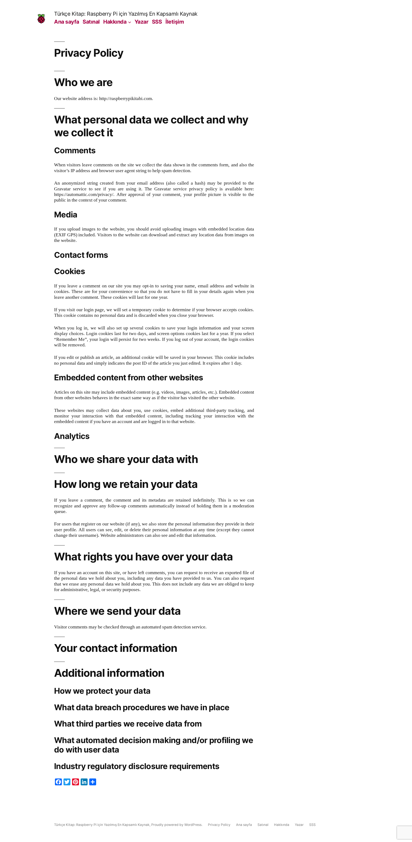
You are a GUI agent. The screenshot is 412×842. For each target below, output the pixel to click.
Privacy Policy (219, 825)
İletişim (174, 21)
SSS (157, 21)
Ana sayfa (66, 21)
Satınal (91, 21)
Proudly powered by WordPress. (177, 825)
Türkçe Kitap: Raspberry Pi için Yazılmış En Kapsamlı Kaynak (125, 14)
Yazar (141, 21)
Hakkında (114, 21)
